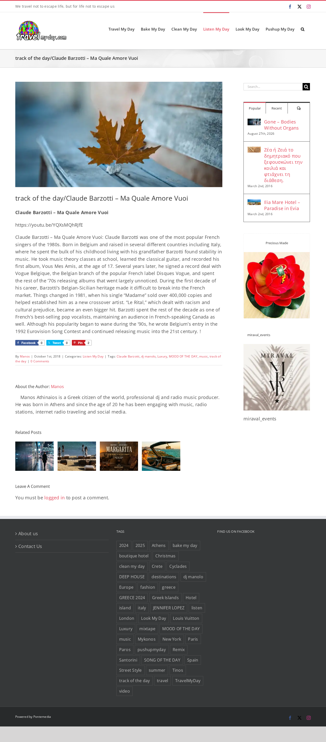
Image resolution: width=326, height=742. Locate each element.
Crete (157, 566)
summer (157, 670)
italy (142, 608)
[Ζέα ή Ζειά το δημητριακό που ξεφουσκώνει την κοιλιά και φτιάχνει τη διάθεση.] (254, 150)
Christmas (165, 556)
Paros (125, 649)
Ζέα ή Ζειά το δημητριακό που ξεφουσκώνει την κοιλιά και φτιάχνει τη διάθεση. (283, 165)
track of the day (134, 680)
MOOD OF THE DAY (183, 356)
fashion (147, 587)
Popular (255, 108)
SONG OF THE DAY (162, 660)
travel (162, 680)
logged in (54, 497)
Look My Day (153, 618)
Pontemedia (42, 716)
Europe (126, 587)
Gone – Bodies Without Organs (281, 125)
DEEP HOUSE (132, 577)
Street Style (130, 670)
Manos (25, 356)
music (203, 356)
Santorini (128, 660)
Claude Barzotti (128, 356)
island (125, 608)
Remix (179, 649)
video (124, 691)
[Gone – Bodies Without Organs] (254, 122)
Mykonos (147, 639)
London (126, 618)
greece (168, 587)
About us (28, 533)
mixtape (147, 628)
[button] (302, 28)
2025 (140, 545)
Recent (276, 108)
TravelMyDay (188, 680)
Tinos (177, 670)
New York (171, 639)
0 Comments (40, 361)
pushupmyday (152, 649)
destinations (164, 577)
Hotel (191, 597)
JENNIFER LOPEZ (169, 608)
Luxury (162, 356)
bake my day (185, 545)
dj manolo (148, 356)
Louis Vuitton (186, 618)
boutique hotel (134, 556)
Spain (192, 660)
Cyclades (178, 566)
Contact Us (30, 546)
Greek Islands (165, 597)
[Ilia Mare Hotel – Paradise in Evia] (254, 203)
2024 (124, 545)
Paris (193, 639)
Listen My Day (93, 356)
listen (197, 608)
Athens (159, 545)
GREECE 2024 (132, 597)
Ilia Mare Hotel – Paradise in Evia (282, 205)
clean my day (132, 566)
